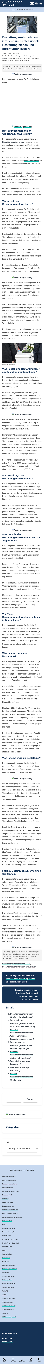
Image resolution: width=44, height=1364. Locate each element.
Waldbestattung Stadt (9, 1317)
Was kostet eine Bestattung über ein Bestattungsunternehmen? (22, 1029)
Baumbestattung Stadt (9, 1184)
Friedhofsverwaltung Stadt (10, 1243)
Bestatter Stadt (7, 1195)
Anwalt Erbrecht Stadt (9, 1176)
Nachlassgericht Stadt (9, 1269)
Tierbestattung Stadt (8, 1287)
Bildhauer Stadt (7, 1221)
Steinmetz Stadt (7, 1280)
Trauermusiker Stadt (8, 1306)
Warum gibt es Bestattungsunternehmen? (22, 1021)
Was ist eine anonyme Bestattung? (20, 1062)
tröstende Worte (31, 160)
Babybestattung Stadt (9, 1180)
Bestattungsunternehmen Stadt (16, 964)
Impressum (7, 1338)
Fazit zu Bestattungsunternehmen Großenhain (21, 1076)
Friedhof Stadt (6, 1235)
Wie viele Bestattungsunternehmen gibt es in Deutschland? (21, 1055)
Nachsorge (5, 1272)
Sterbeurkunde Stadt (9, 1283)
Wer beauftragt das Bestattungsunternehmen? (22, 1037)
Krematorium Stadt (8, 1265)
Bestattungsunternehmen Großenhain (19, 967)
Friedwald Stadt (7, 1247)
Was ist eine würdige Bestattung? (19, 1069)
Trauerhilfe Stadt (7, 1302)
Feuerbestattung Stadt (9, 1232)
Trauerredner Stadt (8, 1309)
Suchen (30, 1099)
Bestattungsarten (8, 1206)
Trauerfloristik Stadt (8, 1298)
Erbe (30, 1361)
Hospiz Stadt (6, 1258)
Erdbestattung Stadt (8, 1228)
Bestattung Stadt (7, 1202)
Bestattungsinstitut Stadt (10, 1210)
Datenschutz (7, 1341)
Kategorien (10, 1142)
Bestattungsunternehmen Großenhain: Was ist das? (21, 1015)
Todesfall (5, 1291)
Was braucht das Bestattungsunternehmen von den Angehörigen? (21, 1045)
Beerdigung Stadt (7, 1187)
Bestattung (22, 1361)
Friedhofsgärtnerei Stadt (10, 1239)
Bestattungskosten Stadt (10, 1213)
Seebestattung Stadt (8, 1276)
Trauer (4, 1295)
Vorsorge (13, 1361)
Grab (3, 1250)
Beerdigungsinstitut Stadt (10, 1191)
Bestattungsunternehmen (13, 142)
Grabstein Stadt (7, 1254)
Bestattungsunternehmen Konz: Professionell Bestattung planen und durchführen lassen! (20, 978)
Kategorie (19, 56)
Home (4, 1361)
